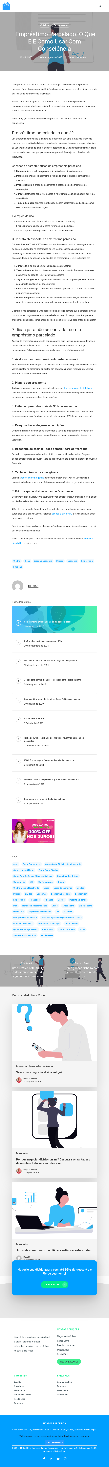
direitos (80, 888)
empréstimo (19, 900)
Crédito (44, 25)
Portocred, (79, 1430)
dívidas (28, 894)
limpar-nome (85, 906)
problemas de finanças (49, 923)
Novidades (48, 1066)
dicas (27, 561)
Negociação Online (66, 1336)
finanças (17, 567)
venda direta (47, 935)
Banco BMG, (23, 1430)
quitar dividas (71, 923)
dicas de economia (43, 561)
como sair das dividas (67, 876)
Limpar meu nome (22, 1395)
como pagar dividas (48, 870)
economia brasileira (60, 894)
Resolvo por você (66, 1345)
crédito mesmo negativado (26, 888)
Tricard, (87, 1430)
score (82, 929)
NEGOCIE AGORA (69, 1361)
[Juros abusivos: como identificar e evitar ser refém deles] (54, 1223)
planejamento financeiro (25, 917)
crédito (60, 882)
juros (55, 906)
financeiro (35, 900)
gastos (61, 900)
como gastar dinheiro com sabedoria (63, 864)
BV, (30, 1430)
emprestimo (87, 561)
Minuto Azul (63, 1350)
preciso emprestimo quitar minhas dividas (62, 917)
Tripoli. (94, 1430)
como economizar (31, 864)
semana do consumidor (24, 935)
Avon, (15, 1430)
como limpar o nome (23, 870)
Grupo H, (48, 1430)
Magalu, (63, 1430)
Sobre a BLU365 (64, 1382)
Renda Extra (63, 1341)
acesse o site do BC (62, 513)
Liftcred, (56, 1430)
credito (16, 561)
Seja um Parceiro (54, 1443)
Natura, (70, 1430)
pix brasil (68, 912)
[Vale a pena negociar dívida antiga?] (54, 1045)
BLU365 (28, 57)
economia (72, 561)
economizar (81, 894)
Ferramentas (61, 25)
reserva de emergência (32, 477)
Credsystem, (38, 1430)
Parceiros (18, 1403)
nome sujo (18, 912)
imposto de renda (77, 900)
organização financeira (40, 912)
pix (57, 912)
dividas (59, 561)
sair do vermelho (66, 929)
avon (15, 864)
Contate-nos (63, 1395)
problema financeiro (23, 923)
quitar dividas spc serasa (25, 929)
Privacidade (62, 1390)
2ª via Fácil (62, 1354)
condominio (19, 882)
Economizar (22, 1066)
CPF (31, 882)
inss (15, 906)
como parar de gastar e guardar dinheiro (32, 876)
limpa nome (68, 906)
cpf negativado (45, 882)
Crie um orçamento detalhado (77, 388)
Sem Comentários (77, 57)
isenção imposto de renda (34, 906)
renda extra (47, 929)
